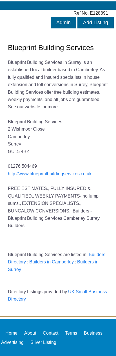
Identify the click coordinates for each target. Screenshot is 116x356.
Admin (63, 22)
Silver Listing (43, 342)
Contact (50, 332)
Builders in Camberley (51, 261)
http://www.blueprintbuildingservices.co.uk (50, 173)
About (30, 332)
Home (11, 332)
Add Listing (95, 22)
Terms (71, 332)
